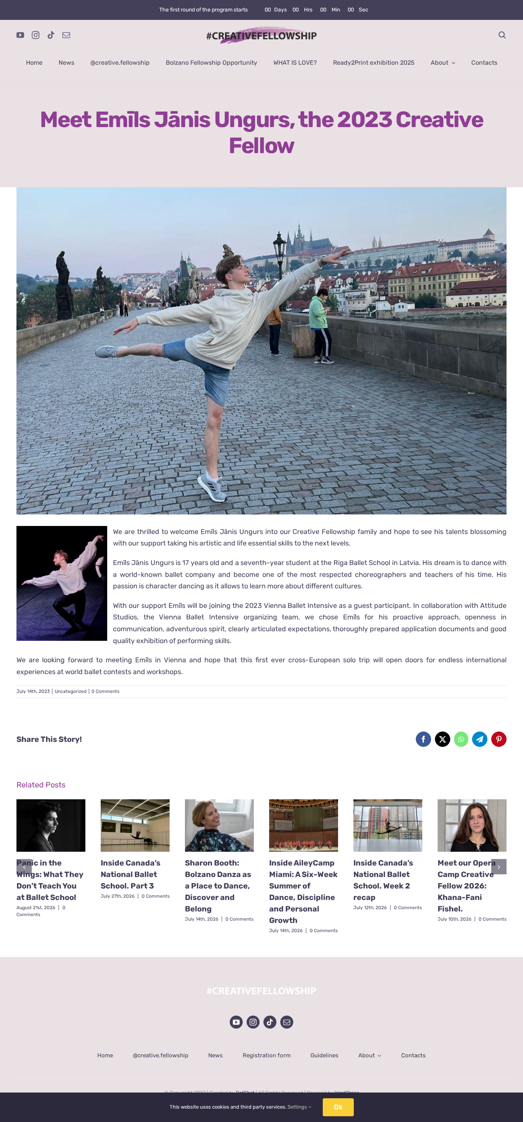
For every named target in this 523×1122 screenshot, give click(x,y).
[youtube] (20, 35)
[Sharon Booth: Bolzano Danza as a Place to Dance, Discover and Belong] (219, 825)
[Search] (502, 35)
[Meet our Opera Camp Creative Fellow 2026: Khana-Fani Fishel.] (472, 825)
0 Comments (105, 691)
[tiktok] (51, 35)
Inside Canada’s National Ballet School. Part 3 (130, 874)
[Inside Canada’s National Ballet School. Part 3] (135, 825)
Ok (338, 1107)
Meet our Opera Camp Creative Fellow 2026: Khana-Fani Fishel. (467, 885)
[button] (24, 866)
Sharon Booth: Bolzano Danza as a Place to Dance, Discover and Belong (218, 885)
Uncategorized (71, 691)
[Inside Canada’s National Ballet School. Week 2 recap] (387, 825)
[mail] (66, 35)
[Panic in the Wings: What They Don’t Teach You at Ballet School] (50, 825)
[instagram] (35, 35)
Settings (298, 1107)
